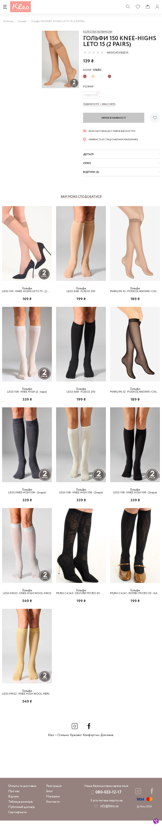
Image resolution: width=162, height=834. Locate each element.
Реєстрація (54, 786)
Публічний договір (21, 807)
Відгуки (13, 796)
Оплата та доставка (22, 786)
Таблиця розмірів (20, 802)
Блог (49, 791)
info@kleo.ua (109, 806)
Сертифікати (17, 812)
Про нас (14, 791)
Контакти (53, 802)
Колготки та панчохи (97, 31)
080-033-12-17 (108, 792)
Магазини (53, 796)
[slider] (93, 52)
